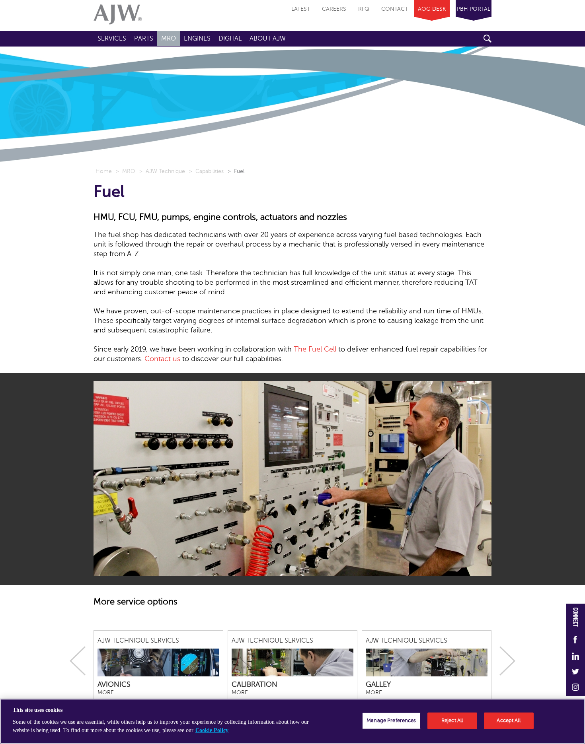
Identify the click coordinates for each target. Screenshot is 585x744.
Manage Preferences (391, 720)
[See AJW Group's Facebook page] (575, 640)
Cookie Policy (211, 730)
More (106, 692)
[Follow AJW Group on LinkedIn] (575, 656)
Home (104, 171)
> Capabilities (206, 171)
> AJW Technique (162, 171)
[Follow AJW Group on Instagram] (575, 688)
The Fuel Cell (315, 349)
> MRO (125, 171)
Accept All (508, 720)
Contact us (162, 359)
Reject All (452, 720)
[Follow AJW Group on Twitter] (575, 672)
